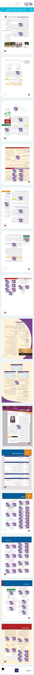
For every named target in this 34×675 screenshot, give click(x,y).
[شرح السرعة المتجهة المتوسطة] (20, 34)
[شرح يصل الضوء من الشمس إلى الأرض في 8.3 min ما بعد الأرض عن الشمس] (26, 547)
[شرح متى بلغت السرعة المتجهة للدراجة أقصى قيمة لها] (26, 652)
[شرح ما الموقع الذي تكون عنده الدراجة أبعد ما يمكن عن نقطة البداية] (26, 655)
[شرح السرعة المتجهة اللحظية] (20, 198)
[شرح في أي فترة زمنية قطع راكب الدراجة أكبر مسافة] (26, 659)
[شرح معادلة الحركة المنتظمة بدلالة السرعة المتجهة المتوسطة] (14, 258)
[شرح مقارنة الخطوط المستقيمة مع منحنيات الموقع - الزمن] (26, 240)
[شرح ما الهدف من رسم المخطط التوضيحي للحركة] (27, 508)
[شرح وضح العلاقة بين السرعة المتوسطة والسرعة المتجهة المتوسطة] (13, 290)
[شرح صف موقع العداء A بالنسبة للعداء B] (14, 504)
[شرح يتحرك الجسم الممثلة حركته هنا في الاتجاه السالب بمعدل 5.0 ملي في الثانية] (15, 109)
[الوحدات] (31, 9)
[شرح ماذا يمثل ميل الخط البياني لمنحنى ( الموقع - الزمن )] (27, 523)
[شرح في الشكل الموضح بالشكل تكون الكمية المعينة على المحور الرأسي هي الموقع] (14, 244)
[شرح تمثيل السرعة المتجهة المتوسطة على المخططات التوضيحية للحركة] (20, 211)
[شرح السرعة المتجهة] (20, 24)
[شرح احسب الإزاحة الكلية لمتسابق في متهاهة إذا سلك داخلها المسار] (14, 650)
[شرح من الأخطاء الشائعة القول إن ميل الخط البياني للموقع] (20, 119)
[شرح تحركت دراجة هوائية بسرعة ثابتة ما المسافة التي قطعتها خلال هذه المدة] (26, 544)
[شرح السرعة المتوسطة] (20, 129)
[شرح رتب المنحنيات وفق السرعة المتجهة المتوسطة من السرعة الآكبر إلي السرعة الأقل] (13, 281)
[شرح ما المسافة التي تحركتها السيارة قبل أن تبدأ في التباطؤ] (26, 551)
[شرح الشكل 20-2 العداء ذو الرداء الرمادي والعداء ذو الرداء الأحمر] (17, 45)
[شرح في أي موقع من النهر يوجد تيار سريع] (14, 546)
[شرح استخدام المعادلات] (20, 220)
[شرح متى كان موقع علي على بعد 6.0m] (27, 592)
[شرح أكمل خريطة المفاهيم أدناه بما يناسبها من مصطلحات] (27, 502)
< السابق (29, 670)
